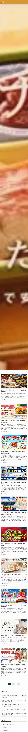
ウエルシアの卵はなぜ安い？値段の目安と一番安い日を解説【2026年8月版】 (14, 714)
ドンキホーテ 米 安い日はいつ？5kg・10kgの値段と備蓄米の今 (14, 696)
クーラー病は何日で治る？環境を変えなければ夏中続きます (14, 710)
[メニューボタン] (26, 2)
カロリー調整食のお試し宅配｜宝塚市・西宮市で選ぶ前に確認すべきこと (14, 701)
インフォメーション (8, 724)
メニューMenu (7, 727)
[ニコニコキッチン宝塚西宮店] (2, 2)
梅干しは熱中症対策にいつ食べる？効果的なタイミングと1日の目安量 (14, 705)
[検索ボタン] (22, 2)
